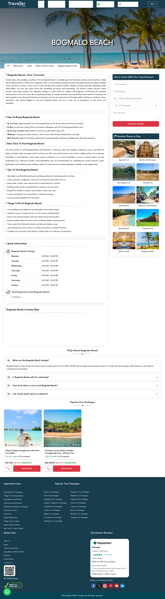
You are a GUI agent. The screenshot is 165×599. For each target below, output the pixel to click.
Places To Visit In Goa (45, 66)
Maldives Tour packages (79, 496)
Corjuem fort (148, 183)
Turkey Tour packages (78, 506)
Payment (7, 555)
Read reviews (97, 574)
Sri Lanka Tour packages (53, 517)
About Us (7, 541)
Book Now (27, 468)
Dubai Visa (7, 514)
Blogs (6, 544)
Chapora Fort (147, 228)
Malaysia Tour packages (79, 514)
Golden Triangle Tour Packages (55, 503)
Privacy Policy (8, 559)
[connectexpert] (8, 468)
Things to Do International (13, 496)
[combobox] (115, 98)
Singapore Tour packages (80, 492)
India (29, 66)
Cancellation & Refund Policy (14, 552)
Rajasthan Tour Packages (53, 499)
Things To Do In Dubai (11, 521)
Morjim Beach (124, 228)
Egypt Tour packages (51, 514)
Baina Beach (124, 206)
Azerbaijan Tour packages (53, 521)
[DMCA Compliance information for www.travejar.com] (45, 585)
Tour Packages (55, 4)
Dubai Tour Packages (51, 492)
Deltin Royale (124, 251)
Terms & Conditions (11, 548)
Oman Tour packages (78, 503)
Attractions (18, 66)
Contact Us (8, 563)
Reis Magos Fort (123, 183)
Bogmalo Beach (148, 251)
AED (152, 4)
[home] (8, 66)
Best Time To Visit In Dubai (13, 528)
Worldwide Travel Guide (12, 499)
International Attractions (13, 503)
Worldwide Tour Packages (13, 492)
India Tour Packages (51, 496)
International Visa (10, 510)
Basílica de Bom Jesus (147, 160)
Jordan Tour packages (52, 510)
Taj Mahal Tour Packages (53, 506)
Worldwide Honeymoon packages (16, 507)
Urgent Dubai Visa (10, 517)
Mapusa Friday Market (148, 206)
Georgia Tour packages (79, 517)
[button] (7, 427)
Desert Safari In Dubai (12, 525)
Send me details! (136, 124)
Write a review (110, 574)
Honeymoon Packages (79, 4)
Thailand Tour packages (79, 499)
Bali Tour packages (77, 510)
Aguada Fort (124, 160)
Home (41, 4)
